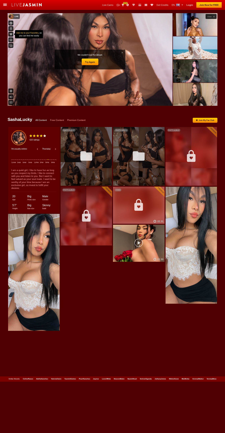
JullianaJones (160, 379)
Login (189, 5)
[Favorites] (152, 5)
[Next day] (55, 149)
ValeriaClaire (56, 379)
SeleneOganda (146, 379)
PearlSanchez (84, 379)
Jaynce (96, 379)
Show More (195, 100)
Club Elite (133, 5)
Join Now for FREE (209, 5)
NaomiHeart (132, 379)
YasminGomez (70, 379)
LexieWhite (106, 379)
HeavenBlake (119, 379)
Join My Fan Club (206, 120)
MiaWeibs (185, 379)
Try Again (90, 62)
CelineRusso (28, 379)
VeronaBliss (211, 379)
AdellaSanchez (42, 379)
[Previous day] (37, 149)
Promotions (127, 5)
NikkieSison (174, 379)
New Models (118, 5)
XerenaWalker (198, 379)
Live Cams (107, 5)
